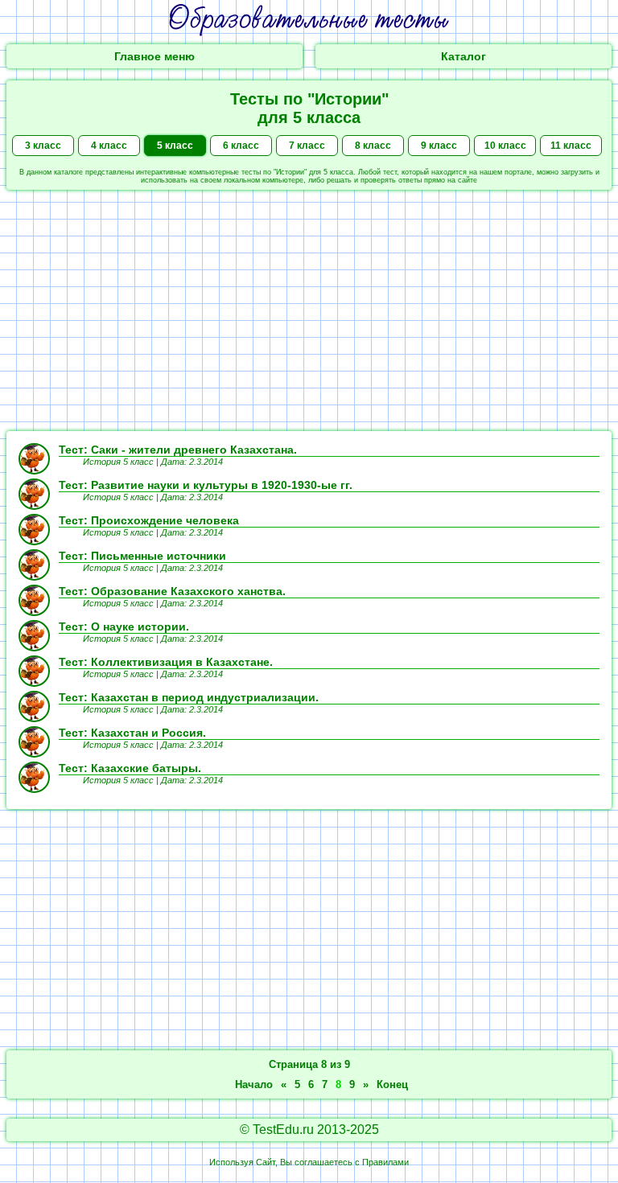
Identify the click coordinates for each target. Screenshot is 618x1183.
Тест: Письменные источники (142, 555)
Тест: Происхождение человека (149, 520)
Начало (254, 1084)
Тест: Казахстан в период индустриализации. (189, 697)
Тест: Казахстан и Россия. (132, 732)
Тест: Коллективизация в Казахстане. (166, 661)
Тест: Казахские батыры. (130, 768)
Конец (392, 1084)
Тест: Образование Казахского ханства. (172, 591)
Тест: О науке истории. (124, 626)
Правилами (385, 1162)
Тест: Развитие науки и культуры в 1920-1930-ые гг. (205, 485)
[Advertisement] (309, 310)
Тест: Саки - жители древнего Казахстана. (178, 449)
